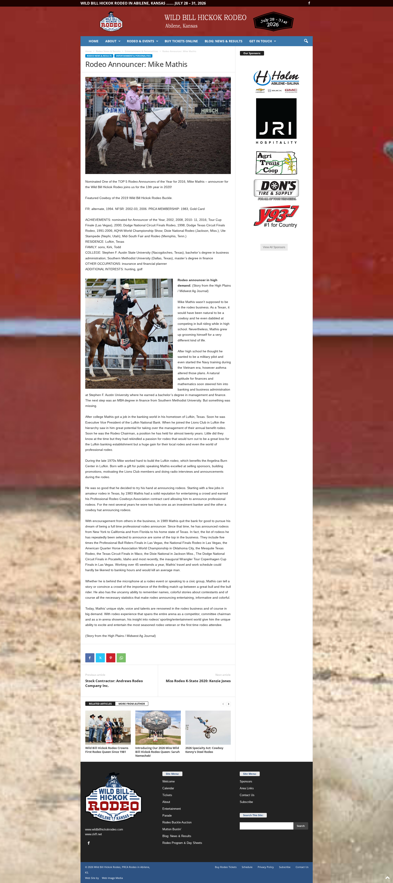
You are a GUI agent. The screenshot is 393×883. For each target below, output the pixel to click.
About (110, 41)
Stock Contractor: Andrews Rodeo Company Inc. (114, 683)
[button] (306, 41)
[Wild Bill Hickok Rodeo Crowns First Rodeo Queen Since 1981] (108, 728)
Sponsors (246, 781)
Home (93, 41)
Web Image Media (112, 878)
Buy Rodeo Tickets (226, 867)
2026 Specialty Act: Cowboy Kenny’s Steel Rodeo (204, 750)
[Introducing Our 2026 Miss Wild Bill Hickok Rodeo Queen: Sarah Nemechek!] (158, 728)
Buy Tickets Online (181, 41)
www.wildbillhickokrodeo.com (104, 829)
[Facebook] (309, 3)
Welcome (168, 781)
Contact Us (247, 795)
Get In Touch (260, 41)
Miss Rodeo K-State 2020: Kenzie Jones (198, 681)
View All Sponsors (274, 247)
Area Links (247, 788)
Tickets (167, 795)
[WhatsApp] (121, 657)
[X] (100, 657)
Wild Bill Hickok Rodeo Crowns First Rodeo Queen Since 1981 (106, 750)
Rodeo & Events (140, 41)
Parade (167, 815)
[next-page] (228, 703)
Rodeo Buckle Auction (176, 822)
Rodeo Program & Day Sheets (182, 843)
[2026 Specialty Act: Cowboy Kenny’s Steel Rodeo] (208, 728)
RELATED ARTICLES (100, 703)
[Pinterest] (110, 657)
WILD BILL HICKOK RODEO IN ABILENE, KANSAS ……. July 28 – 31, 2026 (143, 3)
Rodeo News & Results (108, 51)
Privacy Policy (266, 867)
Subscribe (246, 802)
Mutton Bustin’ (171, 829)
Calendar (168, 788)
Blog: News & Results (223, 41)
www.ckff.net (93, 834)
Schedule (247, 867)
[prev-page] (223, 703)
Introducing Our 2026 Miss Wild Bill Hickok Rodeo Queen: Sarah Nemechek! (157, 752)
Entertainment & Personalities (141, 51)
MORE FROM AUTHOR (131, 703)
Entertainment (171, 808)
